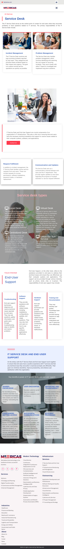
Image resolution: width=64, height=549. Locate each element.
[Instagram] (3, 469)
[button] (56, 2)
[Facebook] (16, 469)
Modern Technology (31, 456)
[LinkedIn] (12, 469)
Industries (6, 505)
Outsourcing (47, 475)
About (4, 532)
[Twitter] (7, 469)
